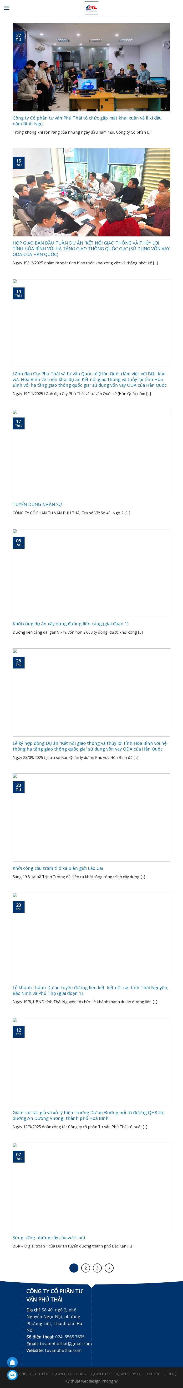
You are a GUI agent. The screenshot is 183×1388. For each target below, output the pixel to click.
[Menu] (7, 8)
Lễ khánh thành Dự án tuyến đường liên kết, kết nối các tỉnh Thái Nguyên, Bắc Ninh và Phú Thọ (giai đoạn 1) (90, 990)
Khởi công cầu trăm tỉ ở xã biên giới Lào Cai (58, 868)
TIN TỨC (153, 1374)
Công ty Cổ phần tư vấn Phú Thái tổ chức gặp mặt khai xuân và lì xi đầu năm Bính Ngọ (87, 120)
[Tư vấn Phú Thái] (91, 8)
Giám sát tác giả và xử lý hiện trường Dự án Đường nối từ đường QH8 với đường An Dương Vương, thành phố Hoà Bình (88, 1115)
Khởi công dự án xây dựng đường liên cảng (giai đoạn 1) (70, 623)
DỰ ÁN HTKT (100, 1374)
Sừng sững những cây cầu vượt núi (49, 1237)
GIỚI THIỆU (39, 1374)
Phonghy (110, 1381)
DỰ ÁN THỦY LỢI (129, 1374)
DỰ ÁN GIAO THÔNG (69, 1374)
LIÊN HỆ (170, 1374)
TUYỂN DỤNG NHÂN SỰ (37, 504)
